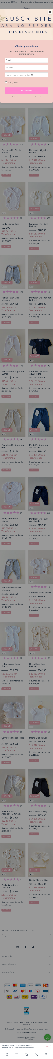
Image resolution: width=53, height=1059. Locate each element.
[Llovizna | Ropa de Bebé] (7, 1054)
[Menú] (17, 1054)
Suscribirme (26, 90)
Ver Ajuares (13, 83)
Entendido (45, 1046)
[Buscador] (26, 1054)
